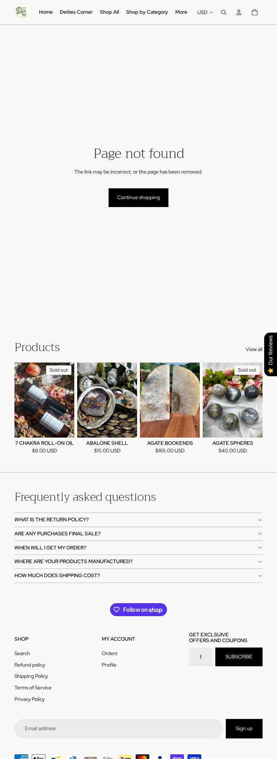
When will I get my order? (50, 547)
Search (22, 653)
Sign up (244, 728)
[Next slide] (131, 400)
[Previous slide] (82, 400)
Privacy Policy (29, 699)
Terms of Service (33, 687)
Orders (109, 653)
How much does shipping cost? (57, 575)
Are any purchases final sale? (57, 533)
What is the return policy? (51, 519)
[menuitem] (46, 12)
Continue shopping (138, 197)
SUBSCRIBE (238, 656)
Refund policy (29, 665)
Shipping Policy (31, 676)
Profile (109, 665)
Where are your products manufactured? (73, 561)
